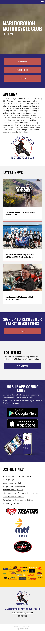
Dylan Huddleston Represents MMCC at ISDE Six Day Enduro (19, 255)
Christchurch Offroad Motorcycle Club (18, 500)
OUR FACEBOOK (22, 366)
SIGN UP (22, 331)
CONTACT (22, 78)
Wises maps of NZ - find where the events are (20, 493)
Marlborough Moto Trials (12, 503)
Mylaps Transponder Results (14, 486)
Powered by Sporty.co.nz (22, 626)
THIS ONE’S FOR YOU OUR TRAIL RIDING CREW (20, 213)
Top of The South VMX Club (13, 496)
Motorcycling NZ (9, 479)
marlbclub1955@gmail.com (22, 612)
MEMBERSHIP (22, 61)
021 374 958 (22, 616)
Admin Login (23, 628)
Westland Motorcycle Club (13, 490)
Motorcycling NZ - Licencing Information (18, 476)
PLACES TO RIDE (22, 69)
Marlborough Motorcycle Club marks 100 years (19, 298)
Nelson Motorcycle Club (12, 483)
